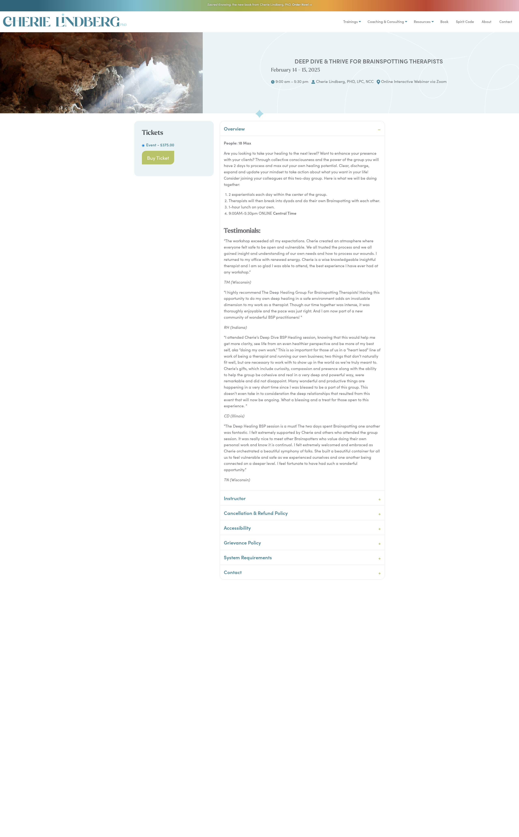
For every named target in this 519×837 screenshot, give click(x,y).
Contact (233, 572)
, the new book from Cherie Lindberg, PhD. (259, 4)
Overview (234, 128)
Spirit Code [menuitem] (465, 21)
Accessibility (237, 527)
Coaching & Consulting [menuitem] (386, 21)
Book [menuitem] (444, 21)
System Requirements (248, 557)
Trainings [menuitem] (350, 21)
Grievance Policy (242, 542)
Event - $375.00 (160, 144)
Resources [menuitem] (422, 21)
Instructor (235, 498)
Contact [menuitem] (505, 21)
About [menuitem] (486, 21)
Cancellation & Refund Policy (256, 512)
